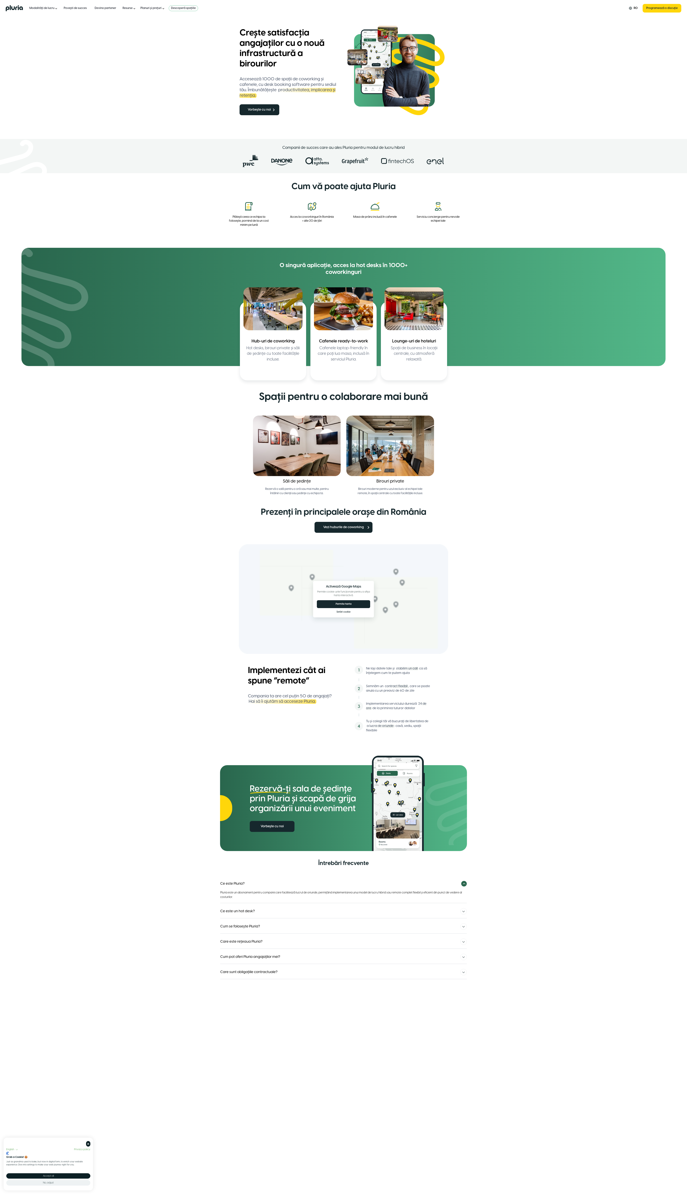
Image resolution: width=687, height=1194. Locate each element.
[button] (12, 1149)
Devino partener (105, 8)
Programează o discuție (662, 8)
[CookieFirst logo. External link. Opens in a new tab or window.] (7, 1153)
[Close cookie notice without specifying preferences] (88, 1144)
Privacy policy (82, 1149)
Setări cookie (343, 612)
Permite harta (344, 604)
